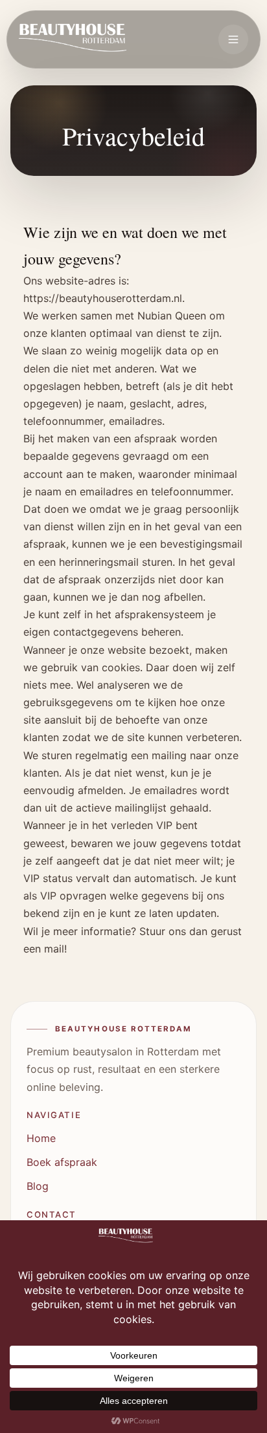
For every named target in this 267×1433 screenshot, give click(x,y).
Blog (38, 1186)
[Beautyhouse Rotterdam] (72, 39)
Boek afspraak (62, 1162)
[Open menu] (233, 39)
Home (41, 1138)
